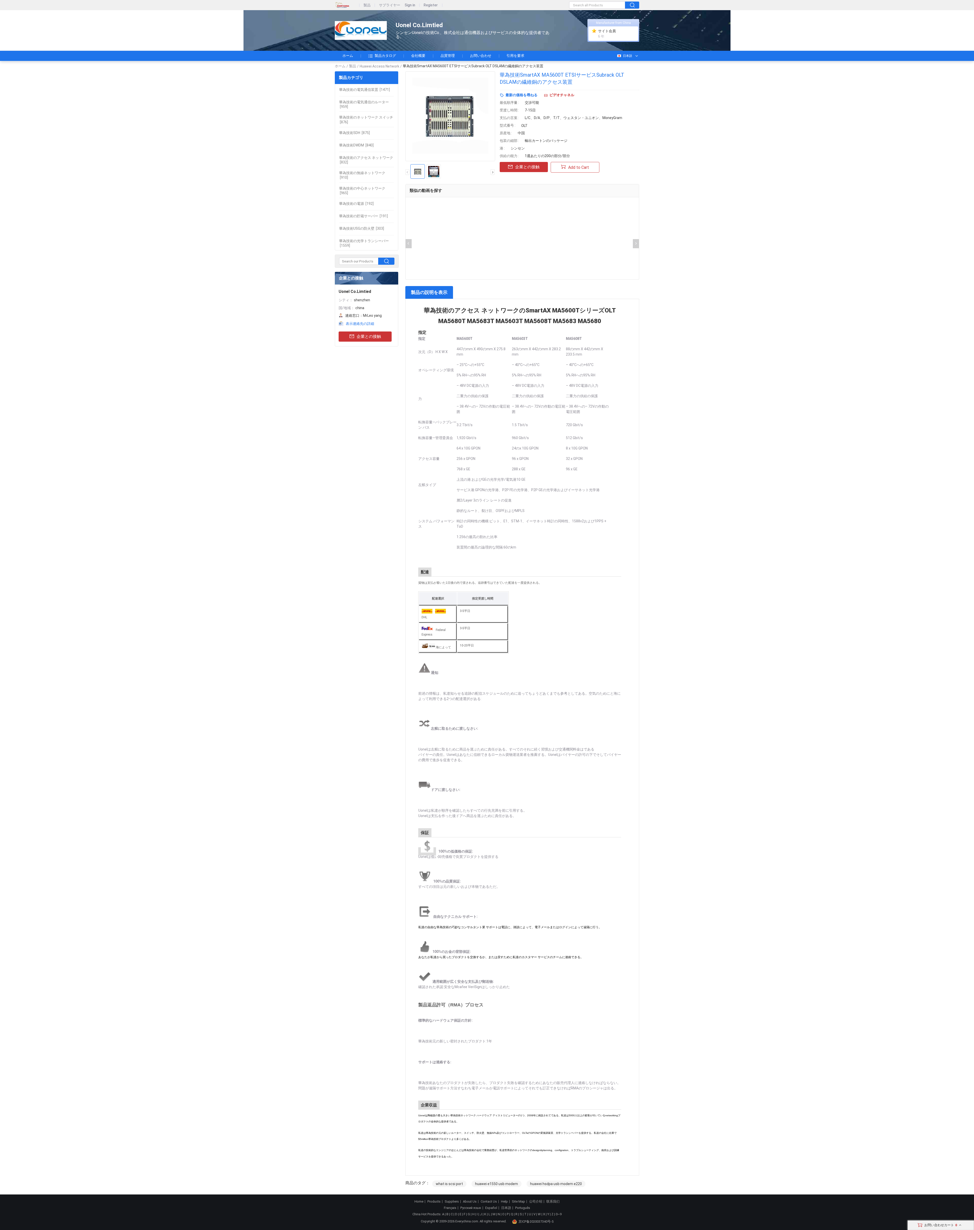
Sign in (410, 5)
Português (522, 1207)
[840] (356, 145)
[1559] (364, 243)
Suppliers (452, 1201)
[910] (362, 175)
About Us (470, 1201)
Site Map (518, 1201)
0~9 (559, 1214)
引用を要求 (515, 56)
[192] (356, 204)
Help (504, 1201)
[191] (363, 216)
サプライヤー (389, 5)
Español (491, 1207)
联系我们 (553, 1201)
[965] (362, 190)
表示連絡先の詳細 (360, 324)
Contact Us (489, 1201)
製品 (367, 5)
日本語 (627, 56)
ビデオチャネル (561, 95)
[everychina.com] (347, 5)
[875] (354, 133)
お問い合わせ (480, 56)
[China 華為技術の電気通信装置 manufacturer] (361, 30)
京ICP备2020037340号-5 (535, 1221)
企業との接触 (369, 336)
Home (418, 1201)
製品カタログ (385, 56)
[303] (361, 228)
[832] (366, 160)
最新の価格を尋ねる (521, 95)
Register (431, 5)
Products (434, 1201)
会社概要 (418, 56)
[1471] (364, 90)
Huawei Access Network (379, 66)
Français (450, 1207)
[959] (364, 104)
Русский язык (470, 1207)
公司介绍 (535, 1201)
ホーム (347, 56)
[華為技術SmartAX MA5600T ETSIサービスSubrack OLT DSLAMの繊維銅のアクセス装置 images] (450, 116)
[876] (366, 119)
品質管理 (448, 56)
